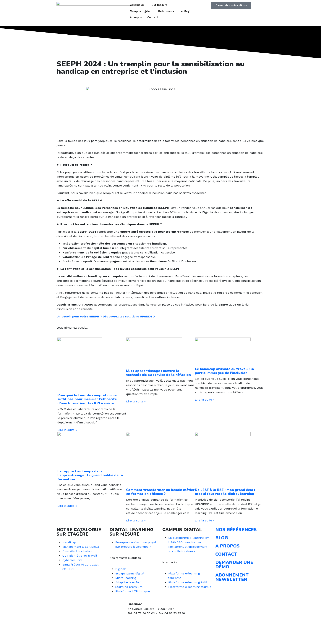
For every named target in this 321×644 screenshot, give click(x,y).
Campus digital (140, 11)
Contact (152, 17)
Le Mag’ (184, 11)
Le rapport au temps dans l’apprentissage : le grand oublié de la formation (90, 475)
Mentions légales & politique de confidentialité (89, 637)
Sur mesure (159, 5)
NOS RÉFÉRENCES (236, 530)
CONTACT (226, 554)
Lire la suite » (67, 430)
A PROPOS (227, 546)
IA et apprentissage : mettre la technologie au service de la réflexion (158, 373)
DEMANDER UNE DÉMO (234, 564)
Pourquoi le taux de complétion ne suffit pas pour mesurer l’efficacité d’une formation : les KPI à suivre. (87, 399)
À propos (136, 17)
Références (166, 11)
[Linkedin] (132, 627)
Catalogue (137, 5)
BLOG (221, 538)
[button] (57, 81)
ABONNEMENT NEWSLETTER (232, 577)
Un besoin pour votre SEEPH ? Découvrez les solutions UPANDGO (105, 316)
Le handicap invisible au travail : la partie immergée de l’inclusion (224, 371)
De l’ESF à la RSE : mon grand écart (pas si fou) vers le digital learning (225, 492)
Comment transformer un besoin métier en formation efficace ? (160, 492)
